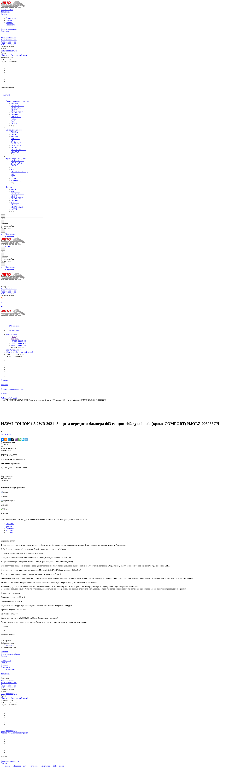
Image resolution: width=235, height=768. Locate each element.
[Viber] (16, 439)
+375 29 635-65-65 (8, 37)
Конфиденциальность (10, 761)
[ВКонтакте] (2, 439)
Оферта (4, 763)
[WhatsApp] (19, 439)
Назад (14, 337)
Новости (9, 23)
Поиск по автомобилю (10, 654)
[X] (12, 439)
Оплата (9, 526)
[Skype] (23, 439)
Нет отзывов (6, 434)
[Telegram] (26, 439)
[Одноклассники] (5, 439)
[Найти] (3, 231)
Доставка (10, 528)
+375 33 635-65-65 (8, 42)
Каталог (4, 652)
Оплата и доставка (9, 669)
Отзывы (9, 532)
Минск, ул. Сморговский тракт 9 (14, 55)
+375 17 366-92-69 (8, 44)
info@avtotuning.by (9, 51)
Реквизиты (10, 25)
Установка (10, 530)
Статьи (9, 20)
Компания (5, 656)
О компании (11, 18)
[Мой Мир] (9, 439)
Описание (10, 524)
